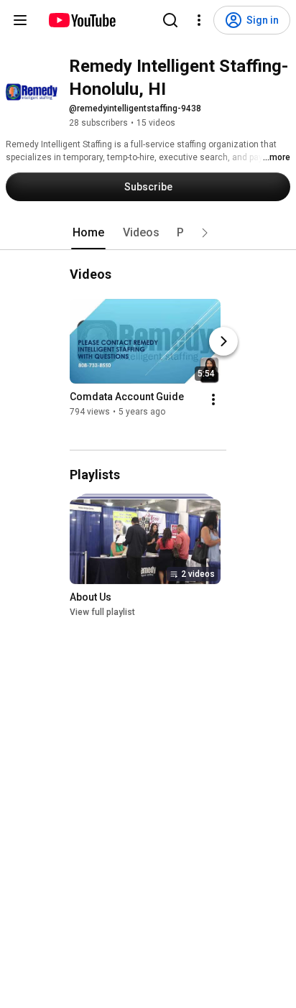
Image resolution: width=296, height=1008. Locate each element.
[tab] (88, 233)
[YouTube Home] (81, 20)
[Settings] (199, 20)
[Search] (170, 20)
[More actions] (213, 399)
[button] (205, 233)
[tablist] (148, 233)
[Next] (223, 341)
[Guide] (20, 20)
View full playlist (102, 612)
